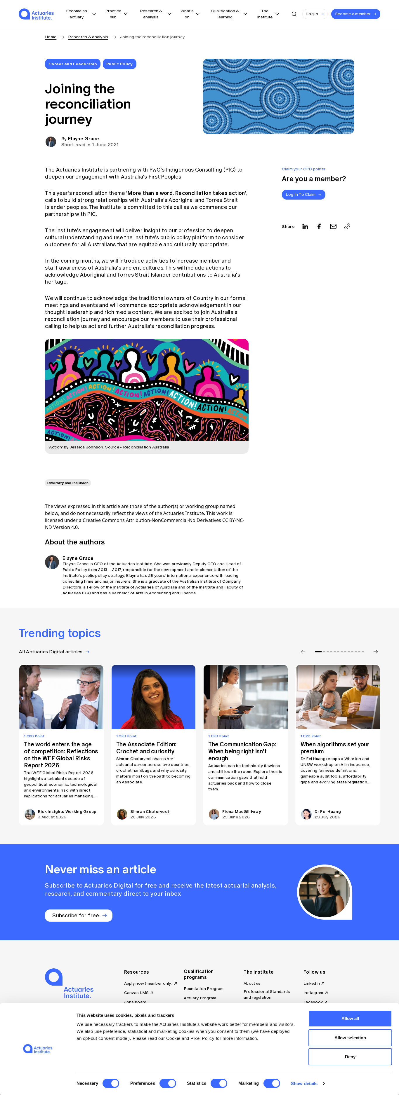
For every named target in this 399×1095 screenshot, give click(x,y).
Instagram (313, 992)
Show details (304, 1083)
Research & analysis (88, 36)
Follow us (314, 972)
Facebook (313, 1002)
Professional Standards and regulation (267, 994)
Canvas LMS (136, 992)
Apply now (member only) (148, 983)
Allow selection (350, 1037)
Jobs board (135, 1002)
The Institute (259, 972)
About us (252, 983)
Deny (350, 1056)
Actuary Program (200, 998)
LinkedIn (311, 983)
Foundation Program (203, 988)
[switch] (167, 1083)
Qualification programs (199, 974)
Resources (136, 972)
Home (50, 36)
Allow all (350, 1018)
